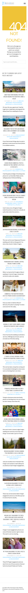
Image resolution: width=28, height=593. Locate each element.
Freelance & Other (18, 170)
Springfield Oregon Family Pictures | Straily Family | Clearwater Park (14, 390)
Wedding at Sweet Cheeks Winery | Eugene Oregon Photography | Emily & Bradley (14, 325)
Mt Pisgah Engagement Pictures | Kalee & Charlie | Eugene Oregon (14, 552)
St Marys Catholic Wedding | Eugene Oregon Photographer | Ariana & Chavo (14, 357)
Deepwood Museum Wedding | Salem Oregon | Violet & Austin (14, 231)
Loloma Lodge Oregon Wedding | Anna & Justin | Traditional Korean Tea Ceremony (14, 420)
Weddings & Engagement (14, 104)
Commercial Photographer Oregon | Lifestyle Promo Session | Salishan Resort (14, 295)
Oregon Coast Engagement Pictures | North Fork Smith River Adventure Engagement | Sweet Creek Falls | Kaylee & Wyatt (14, 518)
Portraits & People (14, 205)
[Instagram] (16, 585)
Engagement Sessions (10, 489)
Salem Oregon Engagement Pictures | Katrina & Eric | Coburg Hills (14, 484)
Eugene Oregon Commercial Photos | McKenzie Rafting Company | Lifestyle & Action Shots (14, 165)
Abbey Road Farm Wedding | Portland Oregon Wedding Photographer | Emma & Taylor (14, 97)
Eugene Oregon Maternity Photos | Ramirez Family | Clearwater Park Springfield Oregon (14, 197)
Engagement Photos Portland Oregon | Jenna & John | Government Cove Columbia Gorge (14, 131)
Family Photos (18, 203)
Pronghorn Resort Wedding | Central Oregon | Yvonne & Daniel (14, 263)
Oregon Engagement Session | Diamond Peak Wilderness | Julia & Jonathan (14, 452)
